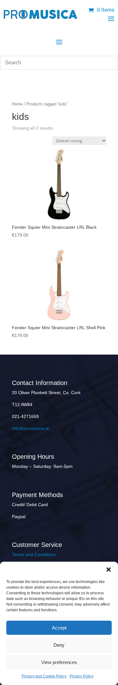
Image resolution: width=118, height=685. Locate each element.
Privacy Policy (81, 676)
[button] (108, 569)
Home (17, 104)
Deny (59, 645)
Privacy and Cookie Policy (44, 676)
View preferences (59, 662)
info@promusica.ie (30, 428)
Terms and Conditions (33, 554)
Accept (59, 627)
